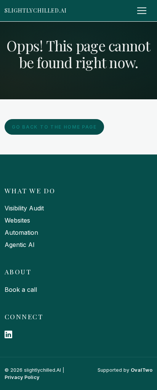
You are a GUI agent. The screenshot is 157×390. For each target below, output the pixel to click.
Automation (21, 232)
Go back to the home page (54, 127)
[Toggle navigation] (141, 10)
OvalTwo (141, 370)
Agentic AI (20, 244)
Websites (17, 220)
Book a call (21, 289)
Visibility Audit (24, 208)
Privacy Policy (22, 377)
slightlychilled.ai (36, 10)
